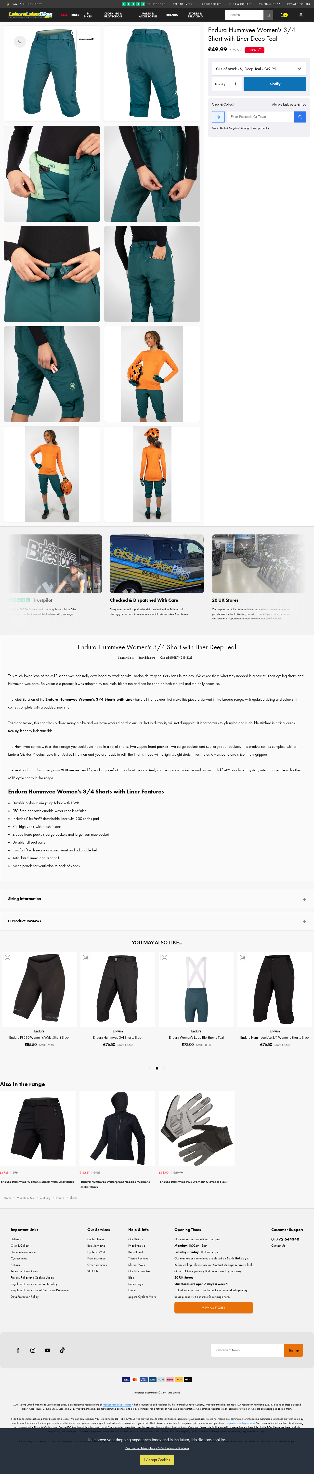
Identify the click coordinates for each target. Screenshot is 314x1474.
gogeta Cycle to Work (142, 1297)
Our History (135, 1239)
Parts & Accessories (148, 15)
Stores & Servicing (195, 15)
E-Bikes (88, 15)
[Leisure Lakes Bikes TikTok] (62, 1350)
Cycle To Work (96, 1252)
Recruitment (135, 1252)
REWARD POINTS (298, 4)
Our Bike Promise (139, 1271)
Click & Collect (240, 4)
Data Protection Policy (25, 1297)
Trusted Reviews (138, 1258)
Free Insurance (96, 1258)
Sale (64, 15)
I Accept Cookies (157, 1459)
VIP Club (92, 1271)
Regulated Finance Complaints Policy (34, 1284)
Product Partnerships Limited (117, 1404)
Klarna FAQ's (136, 1265)
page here (222, 1297)
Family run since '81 (27, 4)
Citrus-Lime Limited (170, 1392)
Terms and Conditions (24, 1271)
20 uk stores (212, 4)
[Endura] (86, 39)
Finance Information (23, 1252)
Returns (15, 1265)
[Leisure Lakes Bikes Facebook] (18, 1350)
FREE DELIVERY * (184, 4)
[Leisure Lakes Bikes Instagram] (32, 1350)
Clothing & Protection (113, 15)
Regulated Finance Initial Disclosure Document (40, 1290)
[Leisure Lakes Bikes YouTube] (47, 1350)
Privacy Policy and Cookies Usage (32, 1277)
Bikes (75, 15)
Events (132, 1290)
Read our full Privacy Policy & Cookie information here (157, 1448)
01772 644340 (285, 1239)
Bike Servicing (96, 1245)
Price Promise (136, 1245)
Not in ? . (241, 128)
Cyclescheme (19, 1258)
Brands (172, 15)
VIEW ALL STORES (213, 1308)
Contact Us (278, 1245)
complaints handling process (240, 1423)
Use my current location (218, 117)
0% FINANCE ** (269, 4)
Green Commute (97, 1265)
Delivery (16, 1239)
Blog (131, 1277)
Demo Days (135, 1284)
